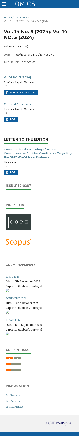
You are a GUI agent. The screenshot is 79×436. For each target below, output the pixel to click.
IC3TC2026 (13, 276)
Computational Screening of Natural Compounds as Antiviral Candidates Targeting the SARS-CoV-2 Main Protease (38, 153)
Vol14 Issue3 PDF (22, 92)
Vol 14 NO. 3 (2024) (17, 77)
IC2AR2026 (13, 320)
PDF (12, 119)
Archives (20, 17)
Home (8, 17)
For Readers (13, 395)
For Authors (13, 401)
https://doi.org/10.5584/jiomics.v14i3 (33, 54)
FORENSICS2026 (16, 298)
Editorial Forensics (17, 104)
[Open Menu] (4, 4)
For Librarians (14, 406)
